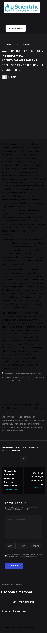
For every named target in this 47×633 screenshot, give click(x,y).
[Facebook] (5, 619)
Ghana (17, 448)
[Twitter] (11, 619)
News (9, 44)
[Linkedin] (24, 619)
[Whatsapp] (31, 619)
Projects (6, 451)
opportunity (33, 448)
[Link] (37, 619)
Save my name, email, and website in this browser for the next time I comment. (24, 556)
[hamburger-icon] (40, 19)
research (16, 451)
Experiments (7, 448)
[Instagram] (18, 619)
